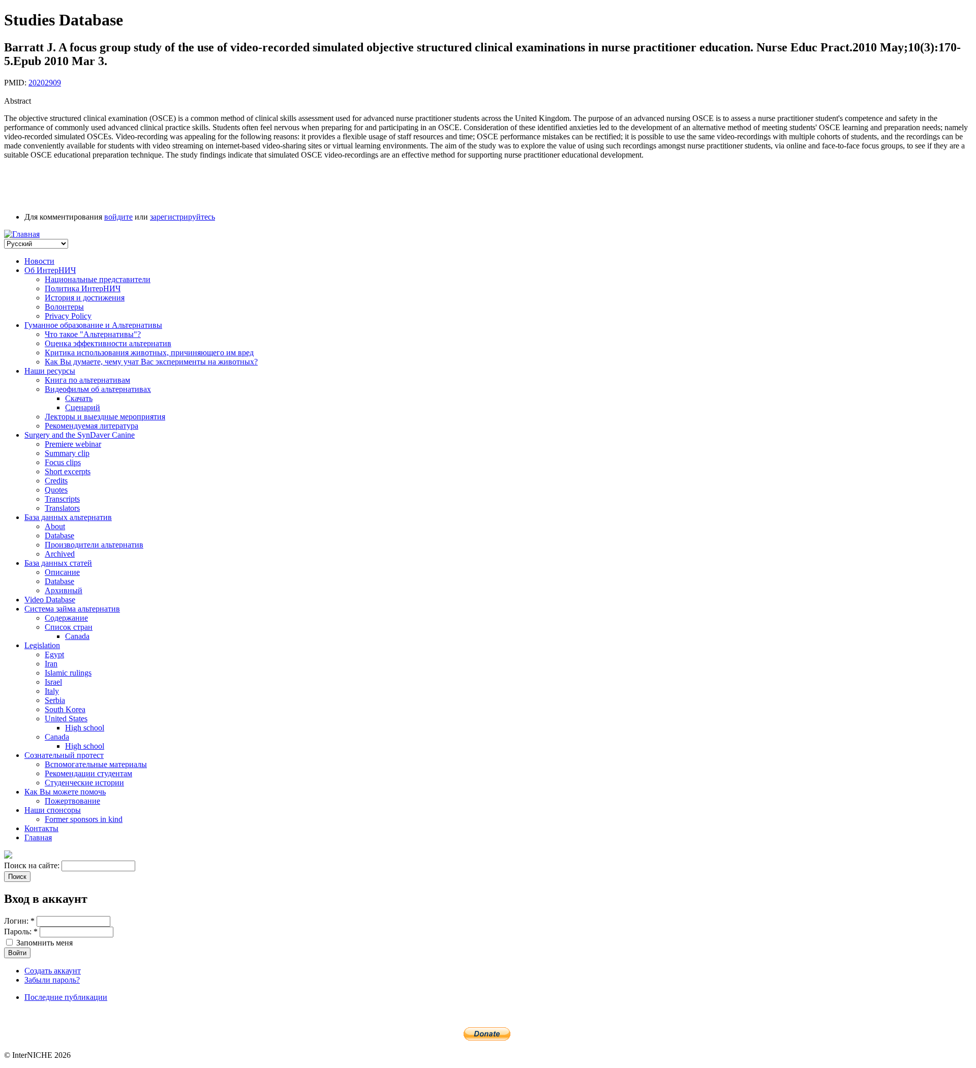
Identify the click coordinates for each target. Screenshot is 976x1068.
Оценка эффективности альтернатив (108, 343)
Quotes (56, 489)
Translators (62, 508)
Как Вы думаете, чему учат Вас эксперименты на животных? (151, 361)
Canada (77, 636)
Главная (38, 837)
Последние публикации (65, 997)
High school (84, 727)
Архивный (63, 590)
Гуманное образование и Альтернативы (93, 325)
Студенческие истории (84, 782)
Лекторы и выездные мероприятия (105, 416)
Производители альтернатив (94, 544)
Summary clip (67, 453)
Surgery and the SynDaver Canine (79, 435)
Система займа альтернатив (72, 608)
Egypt (54, 654)
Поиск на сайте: (33, 865)
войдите (118, 216)
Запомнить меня (43, 942)
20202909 (44, 82)
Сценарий (82, 407)
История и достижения (85, 297)
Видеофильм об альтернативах (98, 389)
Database (59, 535)
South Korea (65, 709)
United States (66, 718)
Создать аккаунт (52, 970)
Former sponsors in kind (84, 819)
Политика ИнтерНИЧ (82, 288)
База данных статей (58, 563)
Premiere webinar (73, 444)
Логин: (19, 921)
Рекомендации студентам (88, 773)
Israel (53, 682)
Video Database (49, 599)
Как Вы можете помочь (65, 791)
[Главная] (22, 234)
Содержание (66, 618)
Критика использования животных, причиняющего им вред (149, 352)
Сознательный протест (64, 755)
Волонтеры (64, 306)
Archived (60, 554)
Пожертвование (72, 801)
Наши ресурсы (49, 371)
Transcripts (62, 499)
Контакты (41, 828)
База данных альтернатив (68, 517)
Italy (52, 691)
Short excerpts (67, 471)
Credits (56, 480)
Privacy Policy (68, 316)
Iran (51, 663)
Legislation (42, 645)
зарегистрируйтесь (182, 216)
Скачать (79, 398)
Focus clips (63, 462)
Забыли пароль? (52, 979)
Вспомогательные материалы (96, 764)
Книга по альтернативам (87, 380)
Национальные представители (97, 279)
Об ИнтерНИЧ (50, 270)
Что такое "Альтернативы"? (93, 334)
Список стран (69, 627)
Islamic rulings (68, 672)
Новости (39, 261)
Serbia (55, 700)
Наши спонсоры (52, 810)
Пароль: (21, 931)
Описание (62, 572)
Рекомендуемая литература (91, 425)
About (55, 526)
